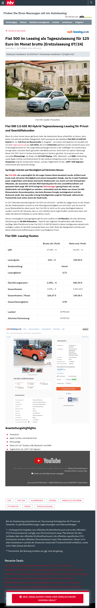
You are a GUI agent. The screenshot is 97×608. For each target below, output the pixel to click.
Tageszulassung (19, 145)
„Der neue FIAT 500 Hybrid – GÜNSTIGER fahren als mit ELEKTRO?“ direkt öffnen (57, 483)
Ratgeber (79, 22)
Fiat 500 (12, 175)
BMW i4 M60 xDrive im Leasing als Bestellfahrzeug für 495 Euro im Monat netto (43, 582)
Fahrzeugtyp (11, 22)
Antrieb (55, 22)
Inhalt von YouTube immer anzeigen (48, 473)
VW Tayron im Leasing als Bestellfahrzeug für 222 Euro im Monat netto (38, 565)
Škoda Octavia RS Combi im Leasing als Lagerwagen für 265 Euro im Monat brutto (44, 569)
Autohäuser (67, 22)
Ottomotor (12, 506)
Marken (23, 22)
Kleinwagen (37, 500)
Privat (27, 506)
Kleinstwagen (50, 186)
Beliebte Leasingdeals (39, 22)
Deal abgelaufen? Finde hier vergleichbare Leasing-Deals (49, 598)
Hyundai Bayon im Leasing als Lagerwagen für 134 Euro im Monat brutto (39, 578)
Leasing (52, 500)
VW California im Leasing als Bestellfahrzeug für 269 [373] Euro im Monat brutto (43, 586)
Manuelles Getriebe (72, 500)
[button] (10, 3)
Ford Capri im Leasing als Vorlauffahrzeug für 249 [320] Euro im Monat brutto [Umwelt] (46, 574)
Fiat (9, 500)
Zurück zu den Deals (17, 31)
